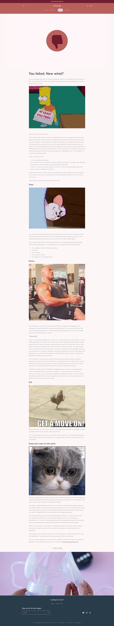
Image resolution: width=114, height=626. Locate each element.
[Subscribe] (48, 612)
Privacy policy (61, 622)
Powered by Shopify (45, 622)
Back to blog (58, 548)
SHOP (57, 573)
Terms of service (69, 622)
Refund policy (54, 622)
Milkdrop (39, 622)
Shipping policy (78, 622)
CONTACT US (59, 603)
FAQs (52, 603)
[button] (24, 6)
